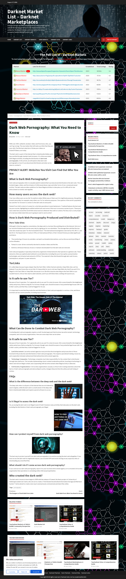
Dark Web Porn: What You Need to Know (69, 492)
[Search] (99, 39)
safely (110, 243)
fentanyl (99, 229)
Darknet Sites (55, 39)
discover (106, 222)
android (107, 212)
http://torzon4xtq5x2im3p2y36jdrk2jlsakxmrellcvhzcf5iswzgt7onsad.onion (57, 80)
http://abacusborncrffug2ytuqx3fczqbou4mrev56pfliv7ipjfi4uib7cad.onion (57, 75)
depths (98, 222)
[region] (24, 565)
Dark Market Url (45, 513)
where (99, 253)
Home (9, 39)
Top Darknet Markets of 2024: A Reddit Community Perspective (20, 513)
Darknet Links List (66, 577)
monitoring (98, 239)
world (112, 253)
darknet (91, 222)
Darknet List (18, 39)
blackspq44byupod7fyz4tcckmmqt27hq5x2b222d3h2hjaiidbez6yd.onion (56, 94)
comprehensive (94, 219)
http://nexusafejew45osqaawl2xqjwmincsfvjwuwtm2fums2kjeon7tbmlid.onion (58, 71)
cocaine (97, 216)
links (97, 236)
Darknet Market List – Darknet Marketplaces (25, 16)
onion (106, 239)
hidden (99, 233)
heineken (92, 233)
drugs (113, 222)
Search (90, 123)
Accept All (36, 572)
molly (90, 239)
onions (113, 239)
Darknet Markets (30, 39)
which (105, 253)
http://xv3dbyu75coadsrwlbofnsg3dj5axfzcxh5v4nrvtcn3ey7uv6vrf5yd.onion (57, 89)
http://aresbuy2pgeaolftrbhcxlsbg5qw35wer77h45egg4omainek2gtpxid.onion (58, 85)
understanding (101, 250)
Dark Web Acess (93, 159)
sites (97, 246)
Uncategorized (13, 122)
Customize (12, 572)
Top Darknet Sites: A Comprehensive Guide (70, 513)
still (102, 246)
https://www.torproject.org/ (65, 59)
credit (103, 219)
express (91, 229)
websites (92, 253)
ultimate (91, 250)
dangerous (110, 219)
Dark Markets (43, 39)
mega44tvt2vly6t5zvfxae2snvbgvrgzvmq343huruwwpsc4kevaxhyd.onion (56, 98)
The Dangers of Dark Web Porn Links (21, 492)
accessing (99, 212)
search (91, 246)
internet (106, 233)
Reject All (24, 572)
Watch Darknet (112, 39)
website (110, 250)
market (103, 236)
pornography (17, 487)
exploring (106, 226)
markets (111, 236)
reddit (104, 243)
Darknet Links (67, 39)
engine (91, 226)
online (91, 243)
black (91, 216)
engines (98, 226)
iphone (91, 236)
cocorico (105, 216)
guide (106, 229)
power (97, 243)
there (107, 246)
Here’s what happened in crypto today (100, 184)
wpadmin (13, 136)
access (91, 212)
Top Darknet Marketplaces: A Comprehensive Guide (76, 550)
